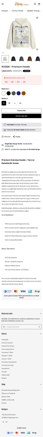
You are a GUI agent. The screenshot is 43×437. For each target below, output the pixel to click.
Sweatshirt (6, 368)
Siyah (9, 93)
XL (20, 103)
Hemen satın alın (21, 116)
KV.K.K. (4, 403)
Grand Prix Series (8, 346)
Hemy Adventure (8, 349)
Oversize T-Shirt (7, 352)
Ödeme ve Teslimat (8, 393)
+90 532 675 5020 (9, 415)
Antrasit (14, 93)
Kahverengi (24, 93)
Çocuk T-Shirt (7, 359)
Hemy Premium (7, 343)
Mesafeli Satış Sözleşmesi (11, 390)
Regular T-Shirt (7, 356)
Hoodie (4, 372)
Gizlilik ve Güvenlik (8, 400)
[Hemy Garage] (21, 4)
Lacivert (19, 93)
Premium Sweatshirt (9, 362)
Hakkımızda (6, 375)
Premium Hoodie (17, 11)
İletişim (4, 378)
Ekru (4, 93)
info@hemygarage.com (10, 417)
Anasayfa (5, 11)
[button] (39, 4)
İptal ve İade (6, 397)
